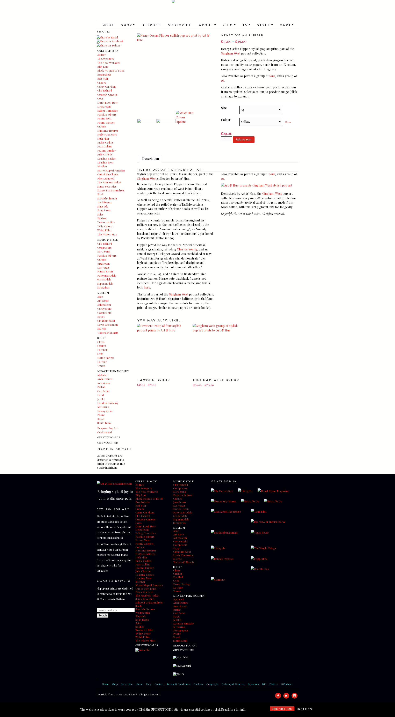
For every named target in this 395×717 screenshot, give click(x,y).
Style (265, 24)
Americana (103, 383)
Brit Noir (102, 78)
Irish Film (103, 138)
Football (102, 349)
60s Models (104, 279)
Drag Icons (104, 106)
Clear (288, 122)
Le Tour (102, 362)
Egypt (101, 316)
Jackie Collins (105, 142)
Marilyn (102, 166)
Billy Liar (102, 66)
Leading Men (105, 162)
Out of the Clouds (107, 174)
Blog (149, 684)
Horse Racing (105, 357)
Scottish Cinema (107, 198)
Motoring (103, 407)
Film (228, 24)
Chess (101, 342)
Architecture (104, 379)
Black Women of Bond (110, 70)
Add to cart (243, 139)
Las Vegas (103, 267)
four (272, 76)
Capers (101, 82)
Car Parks (103, 391)
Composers (104, 247)
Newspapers (104, 411)
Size (224, 108)
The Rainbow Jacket (109, 182)
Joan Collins (104, 146)
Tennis (101, 365)
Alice (100, 296)
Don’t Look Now (107, 102)
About (207, 24)
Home (108, 24)
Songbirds (103, 287)
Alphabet (102, 375)
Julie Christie (105, 154)
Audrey (101, 54)
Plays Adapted (105, 178)
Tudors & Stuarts (107, 332)
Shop (128, 24)
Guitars (101, 126)
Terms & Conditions (179, 684)
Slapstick (102, 206)
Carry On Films (106, 86)
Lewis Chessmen (107, 324)
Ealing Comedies (107, 110)
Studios (101, 218)
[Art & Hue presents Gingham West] (256, 185)
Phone (101, 415)
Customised (104, 432)
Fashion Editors (106, 114)
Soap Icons (104, 210)
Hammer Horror (107, 130)
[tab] (150, 158)
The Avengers (105, 58)
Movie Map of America (111, 170)
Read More (305, 708)
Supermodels (105, 283)
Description (150, 158)
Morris (101, 328)
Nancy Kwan (105, 271)
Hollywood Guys (107, 134)
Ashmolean (104, 304)
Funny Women (106, 122)
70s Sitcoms (104, 202)
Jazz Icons (103, 263)
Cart (286, 24)
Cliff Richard (104, 90)
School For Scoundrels (110, 190)
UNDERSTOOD (282, 708)
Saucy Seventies (106, 186)
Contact (159, 684)
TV (246, 24)
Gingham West (106, 320)
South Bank (104, 423)
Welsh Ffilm (104, 230)
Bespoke (151, 24)
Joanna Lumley (106, 150)
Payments (253, 684)
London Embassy (107, 403)
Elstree (273, 684)
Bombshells (104, 74)
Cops (100, 98)
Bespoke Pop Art (107, 428)
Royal (100, 419)
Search (102, 615)
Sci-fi (100, 194)
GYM (100, 354)
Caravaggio (104, 308)
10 (222, 80)
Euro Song (103, 251)
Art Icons (103, 300)
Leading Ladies (106, 158)
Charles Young (187, 249)
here (147, 287)
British (101, 387)
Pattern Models (106, 275)
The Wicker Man (107, 234)
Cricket (101, 345)
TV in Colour (105, 226)
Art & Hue (197, 10)
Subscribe (180, 24)
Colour (226, 120)
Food (100, 395)
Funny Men (104, 118)
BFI (264, 684)
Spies (100, 214)
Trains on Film (106, 222)
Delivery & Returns (233, 684)
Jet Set (101, 399)
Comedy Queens (107, 94)
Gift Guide (287, 684)
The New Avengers (108, 62)
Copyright (212, 684)
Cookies (198, 684)
